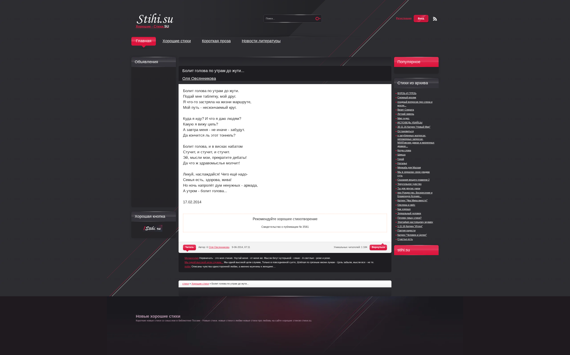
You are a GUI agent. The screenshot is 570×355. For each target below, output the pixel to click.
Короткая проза (216, 41)
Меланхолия (192, 258)
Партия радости (406, 230)
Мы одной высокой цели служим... (204, 262)
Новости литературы (261, 41)
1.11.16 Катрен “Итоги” (410, 226)
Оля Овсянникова (199, 78)
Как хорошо (404, 209)
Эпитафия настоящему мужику (415, 222)
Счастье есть (405, 239)
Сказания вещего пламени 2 (413, 179)
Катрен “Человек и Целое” (412, 235)
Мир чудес (403, 118)
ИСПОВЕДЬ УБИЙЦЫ (409, 122)
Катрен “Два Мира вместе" (412, 200)
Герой (400, 159)
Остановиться (405, 131)
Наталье (402, 163)
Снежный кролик (406, 97)
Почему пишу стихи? (409, 217)
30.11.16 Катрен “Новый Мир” (413, 126)
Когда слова (404, 150)
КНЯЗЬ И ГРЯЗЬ (406, 93)
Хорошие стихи (177, 41)
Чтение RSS (435, 18)
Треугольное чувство (409, 184)
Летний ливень (405, 114)
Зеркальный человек (409, 213)
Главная (143, 41)
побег (188, 266)
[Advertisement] (152, 137)
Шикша (401, 154)
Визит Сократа (405, 109)
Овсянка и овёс (406, 205)
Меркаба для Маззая (409, 167)
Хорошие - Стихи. (152, 26)
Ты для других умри (408, 188)
